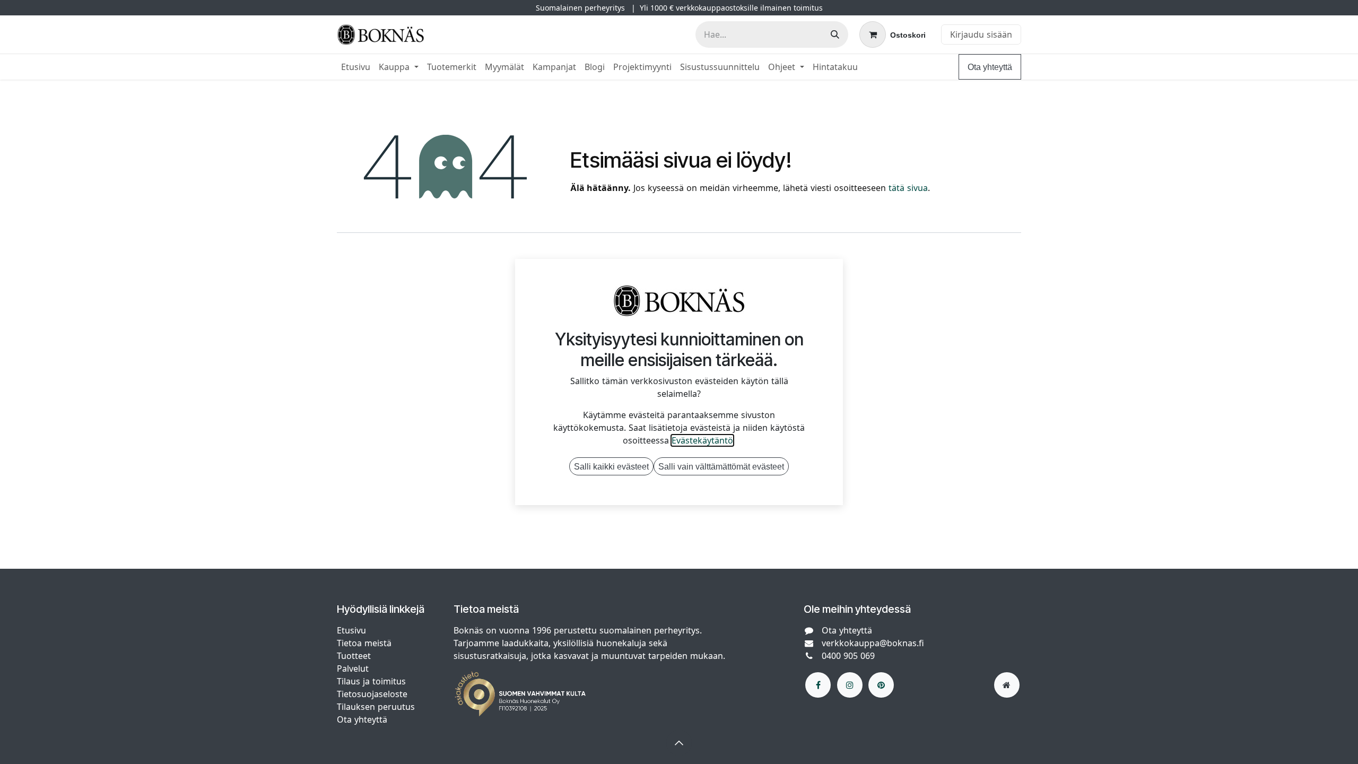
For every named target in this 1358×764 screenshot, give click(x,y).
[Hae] (835, 34)
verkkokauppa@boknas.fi (873, 643)
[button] (679, 743)
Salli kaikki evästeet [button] (611, 466)
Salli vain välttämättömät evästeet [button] (721, 466)
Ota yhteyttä (990, 67)
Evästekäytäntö (702, 440)
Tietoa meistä (364, 643)
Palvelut (353, 668)
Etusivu (351, 630)
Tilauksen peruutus (376, 706)
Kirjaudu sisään (981, 34)
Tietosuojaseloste (373, 694)
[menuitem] (356, 66)
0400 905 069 (848, 655)
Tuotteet (354, 655)
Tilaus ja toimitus (371, 681)
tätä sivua (908, 188)
